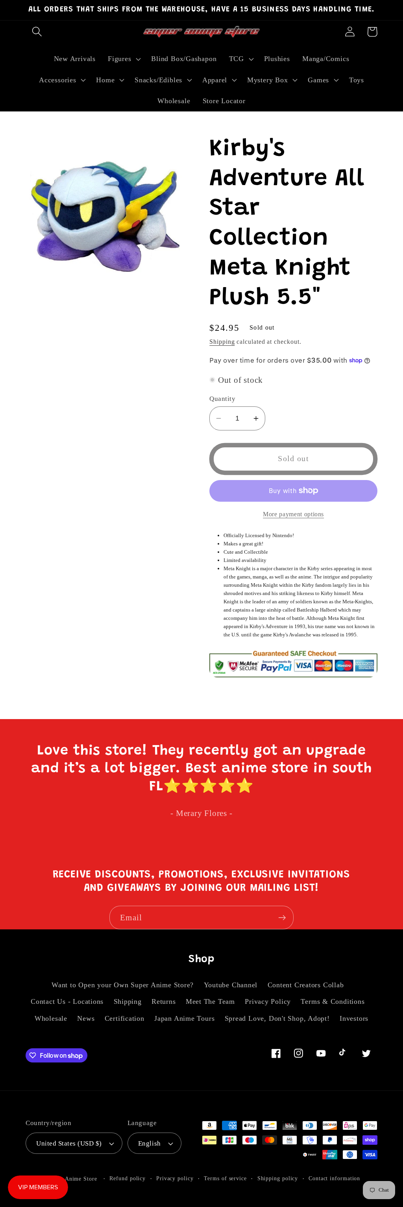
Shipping (222, 341)
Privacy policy (175, 1178)
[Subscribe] (282, 918)
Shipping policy (277, 1178)
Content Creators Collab (306, 985)
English (149, 1143)
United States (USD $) (69, 1143)
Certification (124, 1018)
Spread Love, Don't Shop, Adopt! (277, 1018)
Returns (164, 1001)
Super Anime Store (72, 1178)
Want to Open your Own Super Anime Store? (123, 985)
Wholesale (51, 1018)
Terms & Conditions (332, 1001)
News (85, 1018)
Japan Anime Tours (184, 1018)
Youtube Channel (231, 985)
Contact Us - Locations (67, 1001)
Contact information (334, 1178)
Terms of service (225, 1178)
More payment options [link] (293, 514)
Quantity (222, 398)
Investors (354, 1018)
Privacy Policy (268, 1001)
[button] (37, 31)
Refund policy (127, 1178)
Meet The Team (210, 1001)
